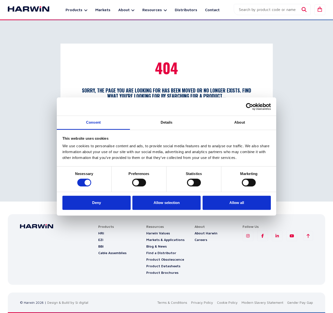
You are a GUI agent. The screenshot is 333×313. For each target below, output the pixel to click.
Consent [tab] (93, 122)
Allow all (236, 203)
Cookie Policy (227, 302)
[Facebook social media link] (262, 235)
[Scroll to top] (308, 236)
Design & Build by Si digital (67, 302)
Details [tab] (167, 122)
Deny (96, 203)
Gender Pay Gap (300, 302)
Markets (102, 10)
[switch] (139, 182)
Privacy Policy (202, 302)
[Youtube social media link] (291, 235)
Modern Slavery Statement (262, 302)
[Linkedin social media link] (277, 235)
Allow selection (167, 203)
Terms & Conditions (172, 302)
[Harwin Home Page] (25, 9)
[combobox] (272, 9)
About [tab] (239, 122)
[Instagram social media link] (248, 235)
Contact (212, 10)
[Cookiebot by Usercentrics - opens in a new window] (249, 106)
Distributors (186, 10)
